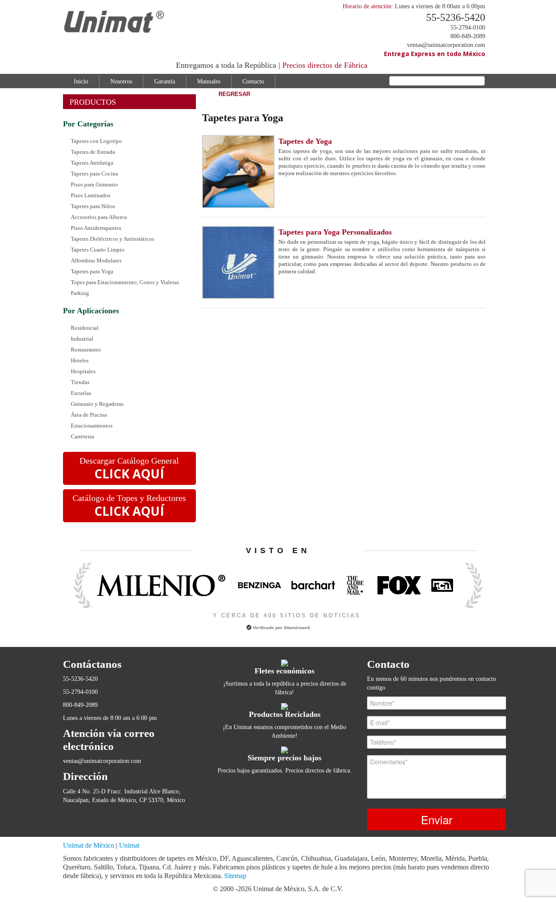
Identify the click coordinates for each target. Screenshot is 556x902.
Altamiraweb (297, 627)
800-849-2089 (467, 36)
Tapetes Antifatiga (92, 162)
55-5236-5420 (455, 17)
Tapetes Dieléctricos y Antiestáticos (112, 238)
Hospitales (83, 371)
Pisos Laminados (90, 195)
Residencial (85, 328)
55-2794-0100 (467, 27)
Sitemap (235, 875)
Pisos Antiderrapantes (96, 228)
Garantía (164, 81)
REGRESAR (234, 94)
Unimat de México (89, 845)
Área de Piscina (89, 414)
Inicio (81, 81)
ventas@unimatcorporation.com (446, 45)
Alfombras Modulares (96, 260)
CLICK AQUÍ (129, 473)
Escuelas (81, 393)
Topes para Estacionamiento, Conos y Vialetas (125, 282)
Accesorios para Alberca (99, 217)
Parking (80, 293)
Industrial (82, 338)
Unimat (129, 845)
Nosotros (121, 81)
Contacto (253, 81)
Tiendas (80, 382)
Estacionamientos (92, 425)
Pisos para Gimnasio (94, 184)
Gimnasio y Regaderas (97, 404)
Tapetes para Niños (93, 206)
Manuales (208, 81)
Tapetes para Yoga (92, 271)
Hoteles (80, 360)
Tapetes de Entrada (93, 152)
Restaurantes (86, 349)
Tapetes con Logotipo (96, 141)
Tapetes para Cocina (94, 173)
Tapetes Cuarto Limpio (98, 249)
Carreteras (82, 436)
